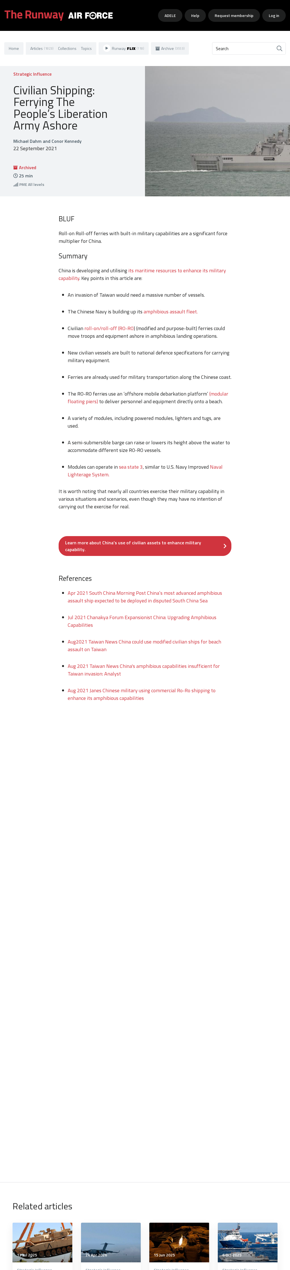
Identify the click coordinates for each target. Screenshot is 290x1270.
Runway (128, 48)
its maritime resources (152, 270)
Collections (67, 48)
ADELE (170, 15)
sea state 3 (131, 467)
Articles (42, 48)
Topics (86, 48)
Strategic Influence (32, 74)
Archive (173, 48)
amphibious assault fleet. (171, 311)
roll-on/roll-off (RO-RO (109, 328)
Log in (274, 15)
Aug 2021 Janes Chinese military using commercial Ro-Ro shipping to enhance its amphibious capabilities (142, 694)
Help (195, 15)
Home (14, 48)
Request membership (234, 15)
